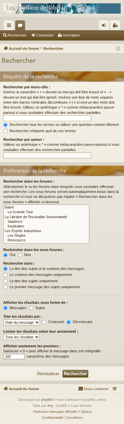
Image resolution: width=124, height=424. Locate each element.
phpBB (46, 399)
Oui (12, 255)
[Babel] (46, 207)
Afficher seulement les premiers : (32, 346)
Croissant (55, 322)
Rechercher (17, 35)
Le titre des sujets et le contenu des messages (46, 269)
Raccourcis (10, 26)
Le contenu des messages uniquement (40, 275)
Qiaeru (86, 411)
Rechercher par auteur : (23, 139)
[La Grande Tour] (46, 212)
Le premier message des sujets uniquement (44, 287)
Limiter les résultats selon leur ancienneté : (40, 331)
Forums (21, 26)
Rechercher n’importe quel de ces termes (42, 131)
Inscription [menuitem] (116, 26)
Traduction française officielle (55, 411)
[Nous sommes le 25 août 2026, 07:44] (118, 48)
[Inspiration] (46, 226)
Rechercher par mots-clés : (26, 87)
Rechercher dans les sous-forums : (33, 250)
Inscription (71, 35)
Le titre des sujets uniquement (33, 281)
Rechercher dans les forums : (29, 181)
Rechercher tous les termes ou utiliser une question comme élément (64, 125)
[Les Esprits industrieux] (46, 231)
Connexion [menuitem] (105, 26)
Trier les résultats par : (22, 316)
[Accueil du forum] (62, 8)
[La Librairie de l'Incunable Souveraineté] (46, 217)
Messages (17, 308)
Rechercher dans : (19, 263)
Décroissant (82, 322)
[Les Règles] (46, 235)
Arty (50, 405)
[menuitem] (93, 388)
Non (27, 255)
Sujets (39, 308)
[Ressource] (46, 240)
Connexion (45, 35)
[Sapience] (46, 221)
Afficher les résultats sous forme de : (35, 302)
